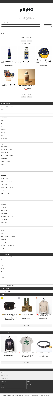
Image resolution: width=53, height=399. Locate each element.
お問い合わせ (3, 387)
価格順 (27, 37)
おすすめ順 (23, 37)
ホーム (2, 29)
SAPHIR (5, 29)
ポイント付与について (5, 291)
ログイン (2, 384)
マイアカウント (3, 381)
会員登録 (28, 381)
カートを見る (29, 384)
